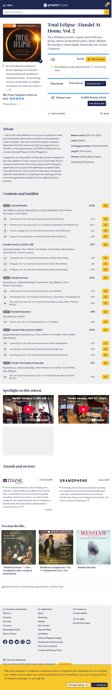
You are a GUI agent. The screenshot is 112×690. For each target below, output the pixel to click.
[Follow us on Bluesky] (17, 642)
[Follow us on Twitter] (12, 642)
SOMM (81, 140)
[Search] (106, 12)
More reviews (9, 104)
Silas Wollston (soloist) (14, 210)
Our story (7, 625)
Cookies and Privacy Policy (50, 650)
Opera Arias (86, 156)
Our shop (7, 621)
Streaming (42, 617)
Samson (23, 277)
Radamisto (25, 311)
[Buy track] (105, 219)
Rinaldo (23, 205)
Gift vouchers (44, 625)
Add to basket (97, 59)
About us (7, 613)
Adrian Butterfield (48, 210)
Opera (97, 156)
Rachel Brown (32, 210)
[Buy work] (105, 205)
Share (106, 113)
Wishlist (41, 621)
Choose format (93, 83)
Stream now (63, 97)
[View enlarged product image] (22, 43)
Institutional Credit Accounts (50, 642)
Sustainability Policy (11, 629)
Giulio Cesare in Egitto (30, 329)
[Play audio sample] (5, 219)
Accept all (101, 685)
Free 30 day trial (96, 103)
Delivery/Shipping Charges (50, 638)
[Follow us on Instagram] (23, 642)
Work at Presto (9, 634)
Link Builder (43, 634)
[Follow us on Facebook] (6, 642)
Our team (7, 617)
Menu (9, 5)
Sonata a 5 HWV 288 (22, 244)
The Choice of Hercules (31, 362)
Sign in (40, 613)
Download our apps (81, 623)
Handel (15, 205)
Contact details (80, 613)
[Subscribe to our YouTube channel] (29, 642)
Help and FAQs (44, 629)
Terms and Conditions (47, 646)
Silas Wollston (68, 249)
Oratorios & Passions (82, 161)
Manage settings (77, 685)
